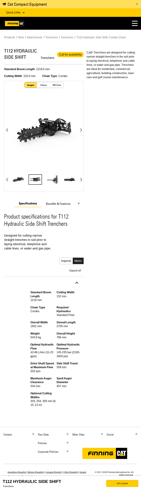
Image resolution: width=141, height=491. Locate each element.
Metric (78, 260)
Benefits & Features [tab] (58, 204)
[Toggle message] (137, 4)
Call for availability (70, 54)
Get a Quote (122, 483)
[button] (134, 23)
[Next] (81, 130)
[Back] (7, 130)
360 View (57, 85)
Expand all (75, 270)
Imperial (66, 260)
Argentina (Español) (17, 472)
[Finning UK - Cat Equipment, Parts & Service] (14, 24)
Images (30, 85)
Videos (43, 85)
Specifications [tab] (28, 203)
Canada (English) (53, 472)
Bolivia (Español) (36, 472)
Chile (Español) (70, 472)
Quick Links (13, 12)
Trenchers (47, 58)
